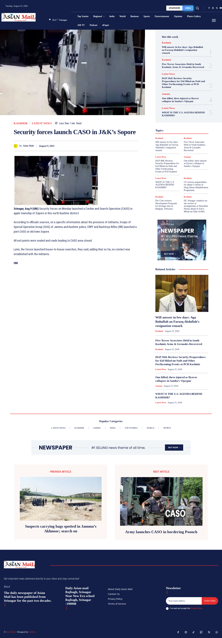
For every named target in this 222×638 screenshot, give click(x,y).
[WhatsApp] (135, 146)
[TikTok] (193, 632)
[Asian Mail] (16, 146)
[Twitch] (201, 632)
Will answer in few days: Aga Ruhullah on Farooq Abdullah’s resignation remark (182, 50)
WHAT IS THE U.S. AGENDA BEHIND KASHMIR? (165, 185)
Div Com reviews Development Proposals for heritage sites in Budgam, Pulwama (166, 204)
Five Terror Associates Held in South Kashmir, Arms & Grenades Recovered (183, 65)
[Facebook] (209, 8)
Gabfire (32, 632)
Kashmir (21, 123)
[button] (197, 8)
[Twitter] (217, 8)
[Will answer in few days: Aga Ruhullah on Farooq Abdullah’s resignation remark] (181, 293)
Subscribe (210, 601)
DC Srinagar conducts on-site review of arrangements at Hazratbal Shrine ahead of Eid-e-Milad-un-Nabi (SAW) (196, 206)
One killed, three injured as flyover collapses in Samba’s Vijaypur (180, 100)
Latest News (42, 123)
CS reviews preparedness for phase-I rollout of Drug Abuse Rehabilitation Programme (196, 186)
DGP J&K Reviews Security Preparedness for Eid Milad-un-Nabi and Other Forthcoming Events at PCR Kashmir (183, 82)
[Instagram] (213, 8)
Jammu (166, 94)
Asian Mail (28, 146)
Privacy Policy (196, 608)
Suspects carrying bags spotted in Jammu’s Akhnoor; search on (60, 528)
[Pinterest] (127, 146)
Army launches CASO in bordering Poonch (161, 532)
